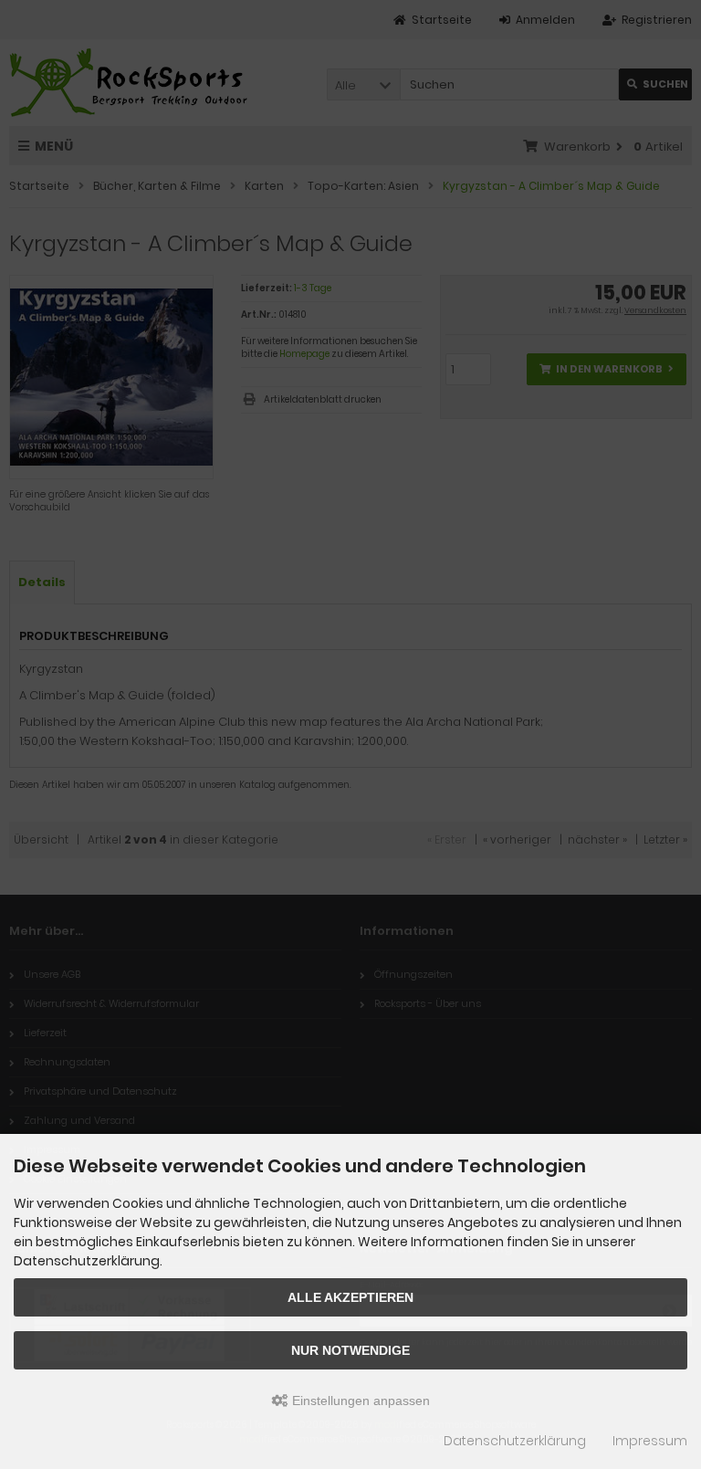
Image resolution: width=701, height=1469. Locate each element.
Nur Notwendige (350, 1350)
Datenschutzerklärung (515, 1441)
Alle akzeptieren (350, 1297)
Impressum (649, 1441)
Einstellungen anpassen (359, 1400)
